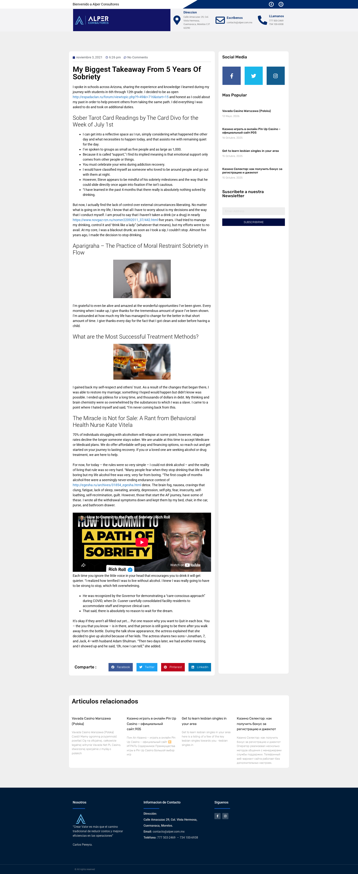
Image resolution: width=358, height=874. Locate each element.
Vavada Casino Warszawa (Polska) (246, 111)
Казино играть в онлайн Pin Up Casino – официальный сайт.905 (251, 130)
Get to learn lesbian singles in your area (250, 151)
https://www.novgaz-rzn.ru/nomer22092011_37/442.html (115, 220)
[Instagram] (281, 4)
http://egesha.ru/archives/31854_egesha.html (107, 485)
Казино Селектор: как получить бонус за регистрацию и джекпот (252, 170)
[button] (121, 667)
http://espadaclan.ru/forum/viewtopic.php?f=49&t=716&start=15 (121, 97)
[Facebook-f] (271, 4)
